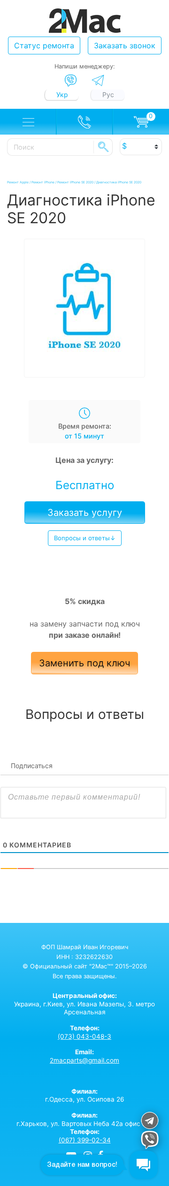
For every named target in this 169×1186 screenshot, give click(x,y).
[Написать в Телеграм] (98, 80)
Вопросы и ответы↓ (84, 538)
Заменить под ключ (84, 663)
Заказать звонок (124, 45)
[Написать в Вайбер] (71, 81)
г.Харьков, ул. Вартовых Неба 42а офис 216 (84, 1119)
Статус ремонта (44, 45)
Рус (108, 94)
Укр (62, 94)
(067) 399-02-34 (85, 1140)
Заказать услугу (84, 512)
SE (103, 147)
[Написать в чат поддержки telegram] (149, 1122)
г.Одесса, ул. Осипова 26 (84, 1095)
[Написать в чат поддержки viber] (149, 1141)
